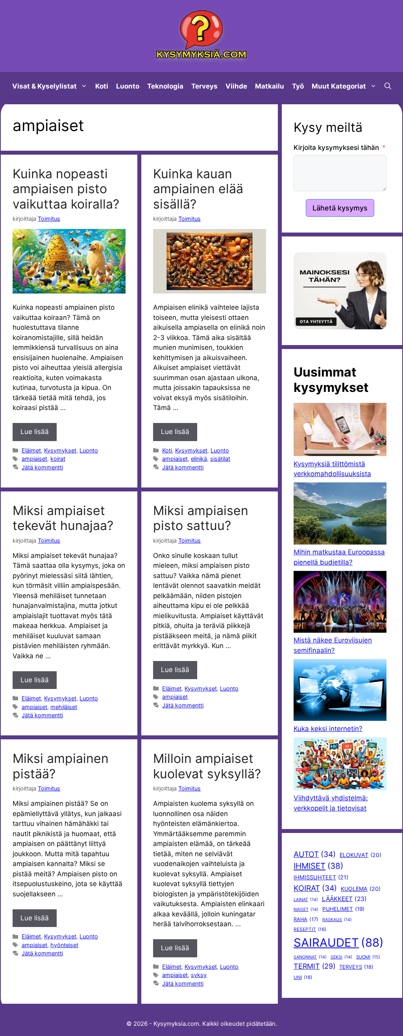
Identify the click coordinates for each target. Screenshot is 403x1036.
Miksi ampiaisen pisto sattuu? (200, 518)
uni (303, 977)
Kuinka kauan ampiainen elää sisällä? (198, 189)
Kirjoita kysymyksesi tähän (336, 147)
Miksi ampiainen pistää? (61, 766)
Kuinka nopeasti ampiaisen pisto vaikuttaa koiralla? (66, 189)
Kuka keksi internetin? (328, 729)
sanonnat (310, 957)
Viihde (236, 86)
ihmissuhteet (321, 877)
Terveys (204, 86)
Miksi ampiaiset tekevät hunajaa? (63, 518)
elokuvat (360, 854)
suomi (368, 957)
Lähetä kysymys (340, 208)
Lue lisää (34, 432)
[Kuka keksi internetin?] (340, 691)
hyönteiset (64, 945)
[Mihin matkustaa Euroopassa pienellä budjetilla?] (340, 514)
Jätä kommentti (42, 467)
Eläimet (31, 450)
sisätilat (220, 458)
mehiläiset (63, 707)
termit (314, 966)
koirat (57, 458)
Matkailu (269, 86)
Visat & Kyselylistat (44, 86)
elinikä (199, 458)
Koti (101, 86)
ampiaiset (34, 458)
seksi (341, 957)
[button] (388, 86)
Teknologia (165, 86)
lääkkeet (344, 899)
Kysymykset (60, 450)
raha (306, 919)
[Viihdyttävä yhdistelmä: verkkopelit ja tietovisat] (340, 765)
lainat (306, 899)
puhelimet (343, 909)
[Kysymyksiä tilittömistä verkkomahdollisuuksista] (340, 431)
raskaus (337, 919)
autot (315, 854)
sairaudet (339, 942)
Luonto (127, 86)
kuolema (361, 888)
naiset (306, 909)
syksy (199, 974)
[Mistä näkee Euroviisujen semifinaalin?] (340, 603)
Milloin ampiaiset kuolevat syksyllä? (207, 766)
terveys (356, 967)
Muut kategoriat (339, 86)
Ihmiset (318, 866)
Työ (298, 86)
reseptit (310, 929)
